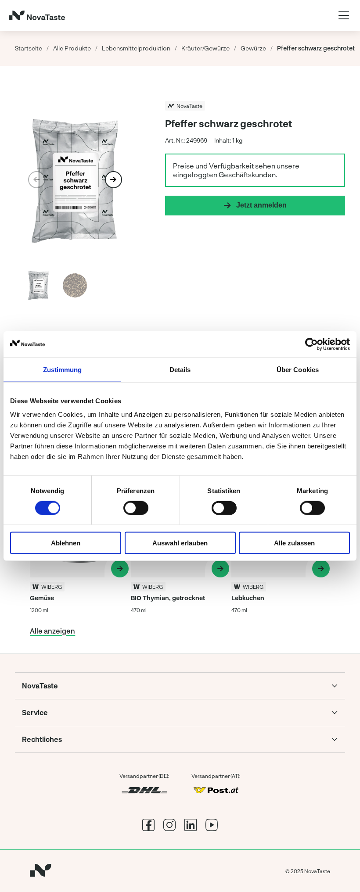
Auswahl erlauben (180, 543)
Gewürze (253, 48)
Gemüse (42, 598)
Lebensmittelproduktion (136, 48)
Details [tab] (180, 369)
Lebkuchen (247, 598)
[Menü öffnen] (343, 15)
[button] (113, 179)
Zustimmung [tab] (62, 369)
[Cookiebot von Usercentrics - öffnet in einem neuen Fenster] (311, 344)
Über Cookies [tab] (298, 369)
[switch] (135, 508)
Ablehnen (65, 543)
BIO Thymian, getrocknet (168, 598)
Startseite (28, 48)
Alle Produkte (72, 48)
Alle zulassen (294, 543)
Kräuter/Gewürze (205, 48)
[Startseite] (37, 15)
